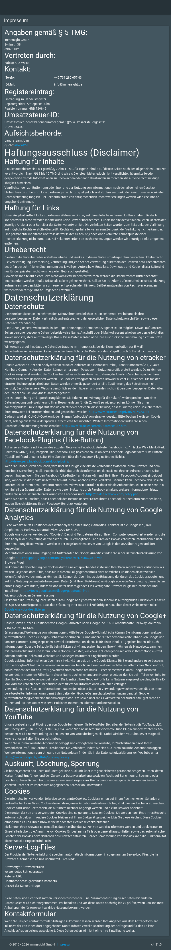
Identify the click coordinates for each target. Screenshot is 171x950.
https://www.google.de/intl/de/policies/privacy (36, 757)
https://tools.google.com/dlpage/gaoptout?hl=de (55, 590)
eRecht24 (20, 145)
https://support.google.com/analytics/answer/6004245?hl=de (59, 558)
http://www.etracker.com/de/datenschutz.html (94, 426)
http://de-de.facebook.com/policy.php (112, 494)
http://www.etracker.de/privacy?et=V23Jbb (119, 412)
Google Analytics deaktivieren (24, 609)
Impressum (64, 944)
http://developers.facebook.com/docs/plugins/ (36, 461)
